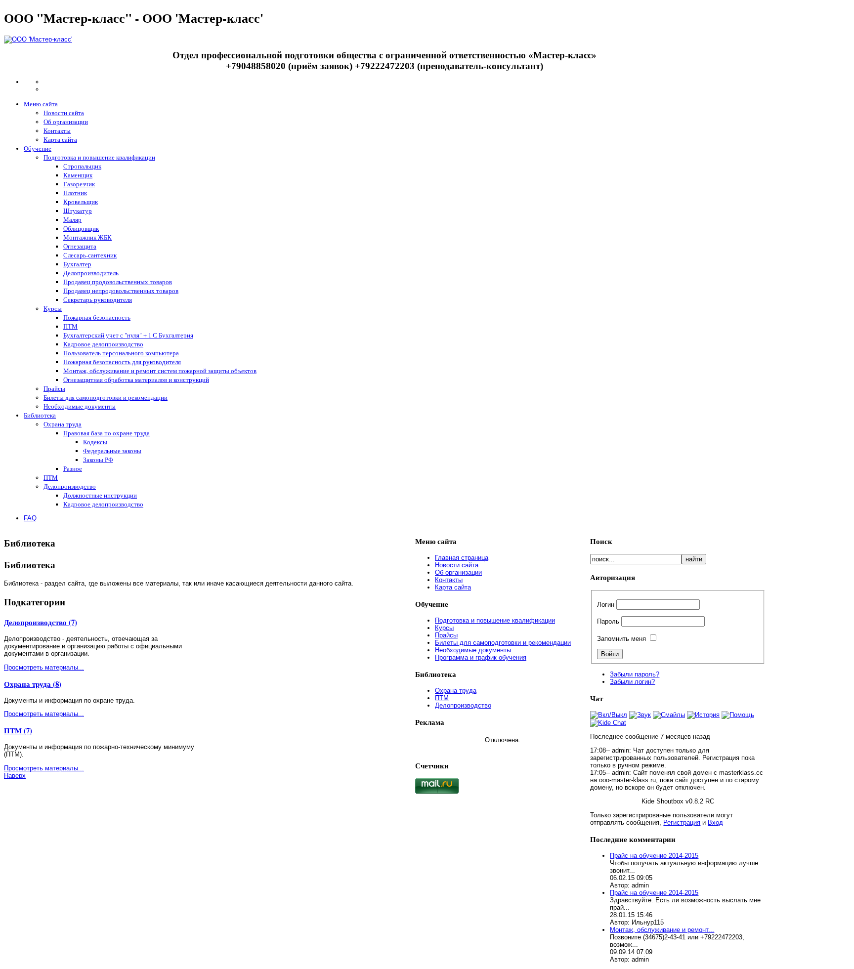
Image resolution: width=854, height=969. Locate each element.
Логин (605, 604)
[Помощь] (738, 714)
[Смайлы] (669, 714)
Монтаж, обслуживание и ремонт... (662, 929)
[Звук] (640, 714)
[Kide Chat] (608, 722)
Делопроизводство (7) (40, 622)
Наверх (15, 775)
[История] (703, 714)
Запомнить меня (621, 638)
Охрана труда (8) (32, 683)
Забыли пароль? (634, 674)
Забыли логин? (632, 681)
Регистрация (681, 822)
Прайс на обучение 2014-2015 (654, 855)
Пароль (608, 621)
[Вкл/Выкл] (608, 714)
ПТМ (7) (18, 730)
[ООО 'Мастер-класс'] (38, 39)
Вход (715, 822)
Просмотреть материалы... (44, 667)
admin (620, 750)
